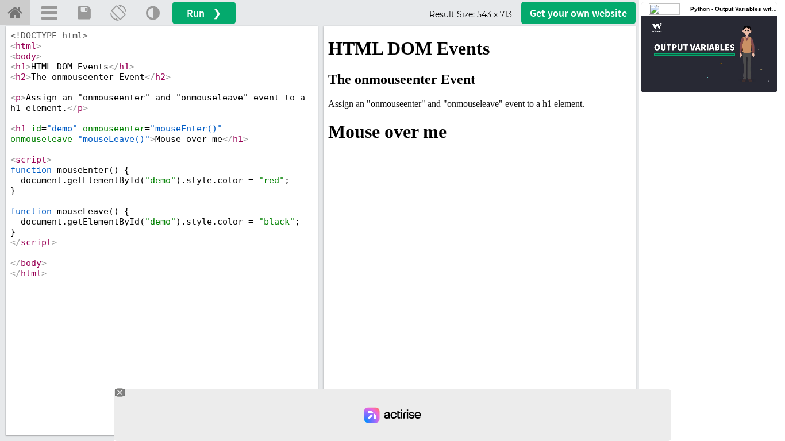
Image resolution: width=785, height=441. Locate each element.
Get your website (578, 13)
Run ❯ (204, 13)
